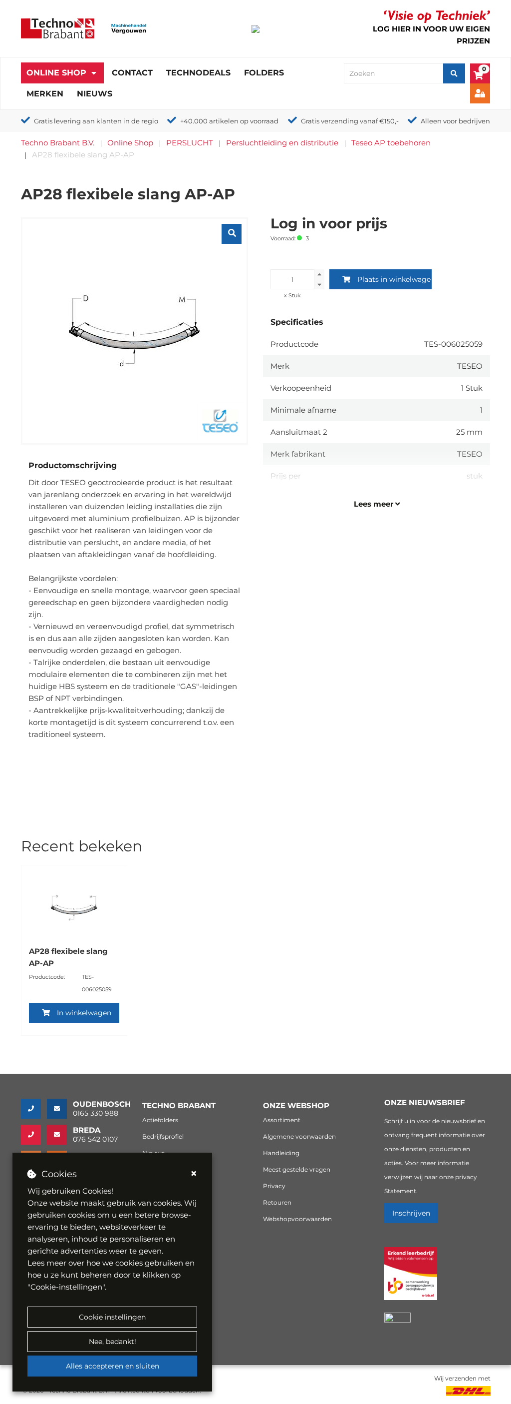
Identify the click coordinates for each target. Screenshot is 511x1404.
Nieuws (94, 93)
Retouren (277, 1202)
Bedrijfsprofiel (163, 1136)
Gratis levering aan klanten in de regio (96, 121)
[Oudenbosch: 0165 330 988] (34, 1109)
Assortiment (281, 1120)
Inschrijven (411, 1213)
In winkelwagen (84, 1012)
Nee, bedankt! (112, 1341)
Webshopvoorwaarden (297, 1219)
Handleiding (281, 1153)
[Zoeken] (454, 73)
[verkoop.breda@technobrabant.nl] (60, 1135)
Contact (132, 72)
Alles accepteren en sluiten (112, 1366)
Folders (264, 72)
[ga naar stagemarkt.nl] (410, 1279)
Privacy (274, 1186)
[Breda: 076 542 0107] (34, 1135)
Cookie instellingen (112, 1317)
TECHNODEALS (198, 72)
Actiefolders (160, 1120)
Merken (44, 93)
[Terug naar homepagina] (57, 27)
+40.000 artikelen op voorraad (229, 121)
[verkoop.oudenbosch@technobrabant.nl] (60, 1109)
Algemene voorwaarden (299, 1136)
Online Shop (56, 72)
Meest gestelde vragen (296, 1169)
